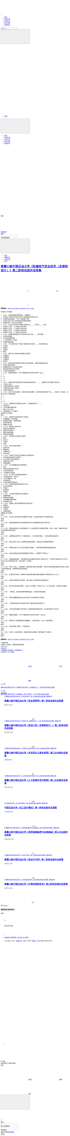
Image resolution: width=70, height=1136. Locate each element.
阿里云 (34, 941)
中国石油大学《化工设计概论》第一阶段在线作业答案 (30, 807)
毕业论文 (7, 21)
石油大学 (7, 259)
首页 (5, 17)
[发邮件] (29, 1042)
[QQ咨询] (14, 1059)
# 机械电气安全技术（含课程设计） (12, 650)
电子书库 (7, 23)
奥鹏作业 (7, 257)
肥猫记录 (19, 941)
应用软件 (7, 25)
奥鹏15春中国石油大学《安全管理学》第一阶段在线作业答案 (33, 701)
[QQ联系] (29, 991)
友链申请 (7, 937)
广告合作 (20, 937)
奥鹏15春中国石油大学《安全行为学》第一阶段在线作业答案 (33, 859)
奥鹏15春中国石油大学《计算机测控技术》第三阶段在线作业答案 (36, 884)
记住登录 (5, 1132)
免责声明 (13, 937)
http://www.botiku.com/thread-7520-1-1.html (21, 308)
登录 (5, 116)
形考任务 (7, 19)
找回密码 (11, 1132)
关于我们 (26, 937)
